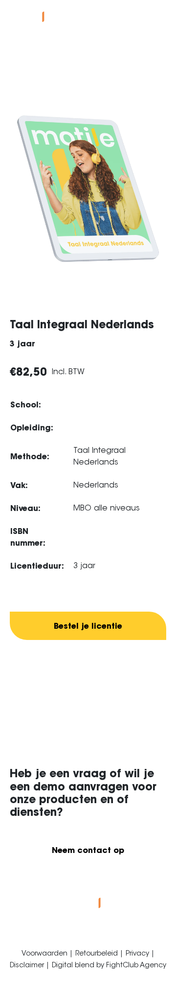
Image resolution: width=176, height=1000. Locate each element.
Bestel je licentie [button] (88, 626)
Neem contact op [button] (88, 850)
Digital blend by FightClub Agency (109, 964)
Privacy (138, 953)
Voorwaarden (45, 953)
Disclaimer (28, 964)
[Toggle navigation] (158, 14)
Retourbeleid (97, 953)
